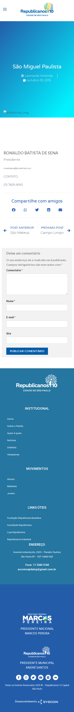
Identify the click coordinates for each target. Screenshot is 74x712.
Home (10, 419)
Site (8, 333)
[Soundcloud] (55, 677)
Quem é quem (14, 433)
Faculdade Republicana (19, 525)
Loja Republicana (16, 532)
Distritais (11, 447)
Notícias (11, 440)
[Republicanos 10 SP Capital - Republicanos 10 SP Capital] (37, 9)
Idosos (11, 479)
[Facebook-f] (18, 677)
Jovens (11, 493)
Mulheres (12, 486)
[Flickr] (48, 677)
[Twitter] (33, 677)
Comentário (14, 270)
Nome (10, 301)
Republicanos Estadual (19, 539)
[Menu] (5, 9)
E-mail (10, 317)
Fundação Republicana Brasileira (24, 518)
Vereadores (13, 454)
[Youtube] (40, 677)
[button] (14, 210)
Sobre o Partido (15, 426)
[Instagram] (26, 677)
